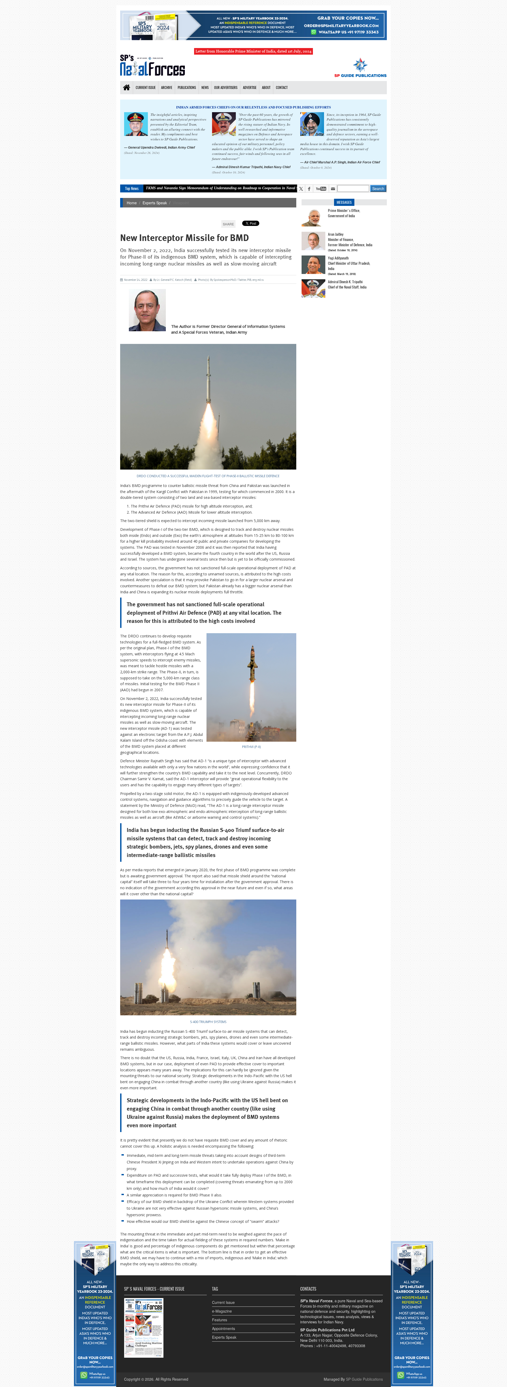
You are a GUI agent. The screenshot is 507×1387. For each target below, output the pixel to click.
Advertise (249, 87)
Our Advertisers (225, 87)
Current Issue (223, 1302)
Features (219, 1319)
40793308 (356, 1345)
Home (132, 202)
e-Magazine (222, 1311)
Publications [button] (187, 87)
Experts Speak (155, 202)
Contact (282, 87)
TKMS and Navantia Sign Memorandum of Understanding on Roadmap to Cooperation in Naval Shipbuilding (175, 188)
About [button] (266, 87)
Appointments (223, 1328)
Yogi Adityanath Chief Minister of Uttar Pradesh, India (349, 263)
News (205, 87)
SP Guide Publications (364, 1379)
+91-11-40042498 (331, 1345)
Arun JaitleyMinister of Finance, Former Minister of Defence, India (350, 239)
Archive (166, 87)
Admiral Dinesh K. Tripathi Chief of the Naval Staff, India (347, 284)
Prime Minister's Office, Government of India (344, 213)
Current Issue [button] (146, 87)
